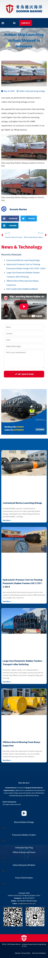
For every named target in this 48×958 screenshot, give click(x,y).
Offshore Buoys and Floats (24, 852)
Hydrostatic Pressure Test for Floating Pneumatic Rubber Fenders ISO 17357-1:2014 (22, 583)
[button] (3, 23)
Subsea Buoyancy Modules (24, 865)
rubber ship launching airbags (32, 91)
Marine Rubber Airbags (24, 822)
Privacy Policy (26, 953)
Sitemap (17, 953)
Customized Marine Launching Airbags (23, 260)
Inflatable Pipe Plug (24, 847)
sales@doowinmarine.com (26, 903)
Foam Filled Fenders (24, 877)
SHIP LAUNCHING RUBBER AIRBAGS (22, 289)
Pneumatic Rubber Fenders (24, 835)
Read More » (7, 520)
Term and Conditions (39, 953)
